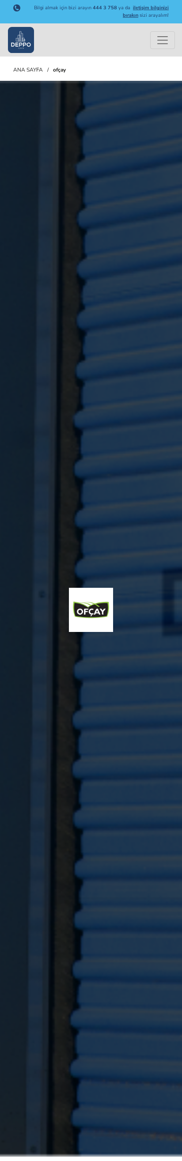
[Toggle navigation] (162, 40)
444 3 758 (105, 7)
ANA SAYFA (28, 69)
